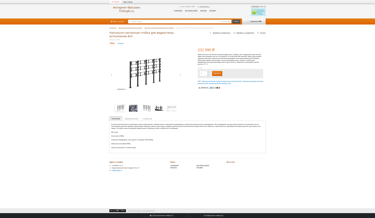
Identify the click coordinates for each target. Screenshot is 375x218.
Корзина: (255, 21)
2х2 (229, 21)
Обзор (112, 43)
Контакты (203, 10)
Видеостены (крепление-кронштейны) (130, 28)
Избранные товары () (214, 215)
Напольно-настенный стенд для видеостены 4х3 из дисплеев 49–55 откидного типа (230, 82)
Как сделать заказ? (191, 10)
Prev (111, 75)
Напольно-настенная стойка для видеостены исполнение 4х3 (221, 81)
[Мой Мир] (217, 87)
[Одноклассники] (215, 87)
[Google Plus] (219, 87)
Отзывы (120, 43)
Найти (236, 21)
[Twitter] (213, 87)
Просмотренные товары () (162, 215)
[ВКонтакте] (211, 87)
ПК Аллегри (115, 2)
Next (180, 75)
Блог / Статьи (127, 2)
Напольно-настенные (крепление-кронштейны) (159, 28)
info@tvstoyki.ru (204, 7)
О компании (178, 10)
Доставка (212, 10)
